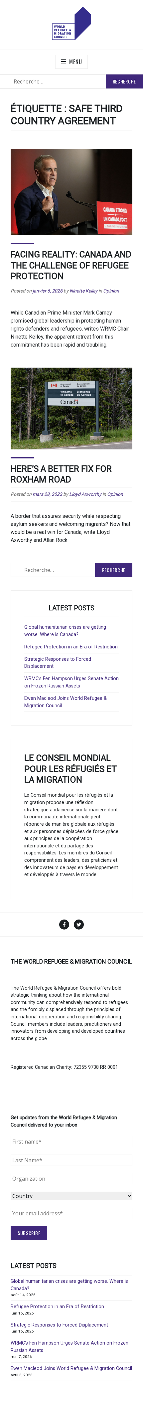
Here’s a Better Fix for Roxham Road (61, 474)
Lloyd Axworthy (85, 494)
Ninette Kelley (83, 290)
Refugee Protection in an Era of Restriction (71, 647)
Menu (75, 62)
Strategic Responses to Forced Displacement (59, 1325)
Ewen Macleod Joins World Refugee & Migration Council (71, 1368)
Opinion (111, 290)
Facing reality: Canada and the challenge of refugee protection (71, 265)
